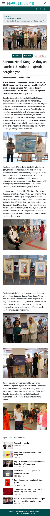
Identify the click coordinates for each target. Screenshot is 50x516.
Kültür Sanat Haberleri (14, 19)
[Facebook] (32, 9)
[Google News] (40, 56)
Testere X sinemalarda (22, 443)
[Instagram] (36, 9)
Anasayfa (7, 16)
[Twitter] (40, 9)
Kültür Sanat (12, 438)
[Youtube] (44, 9)
